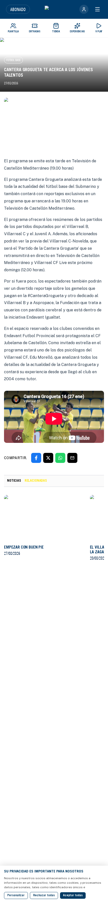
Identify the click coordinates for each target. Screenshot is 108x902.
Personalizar (16, 895)
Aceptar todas (73, 895)
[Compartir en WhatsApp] (60, 458)
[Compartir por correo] (72, 458)
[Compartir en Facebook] (36, 458)
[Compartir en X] (48, 458)
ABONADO (18, 9)
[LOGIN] (83, 9)
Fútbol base (13, 60)
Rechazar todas (44, 895)
